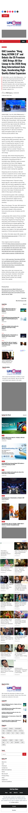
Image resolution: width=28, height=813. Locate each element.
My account (5, 773)
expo (19, 272)
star (16, 277)
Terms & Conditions (7, 781)
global (22, 272)
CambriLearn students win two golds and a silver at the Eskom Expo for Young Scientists (10, 327)
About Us (4, 762)
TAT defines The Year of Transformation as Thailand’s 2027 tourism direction (10, 335)
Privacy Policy (5, 775)
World (3, 744)
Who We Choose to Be (21, 300)
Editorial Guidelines (7, 769)
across (6, 270)
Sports (8, 733)
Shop (3, 777)
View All (24, 304)
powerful (12, 277)
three (6, 279)
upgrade (10, 279)
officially (3, 277)
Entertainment (18, 728)
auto (21, 270)
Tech (2, 324)
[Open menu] (2, 41)
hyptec (9, 273)
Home (3, 771)
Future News (9, 730)
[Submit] (24, 754)
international (20, 273)
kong (5, 275)
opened (8, 277)
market (15, 275)
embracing (8, 272)
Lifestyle (21, 730)
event (16, 272)
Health (3, 315)
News (3, 733)
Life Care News (14, 789)
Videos (3, 340)
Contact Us (4, 767)
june (3, 275)
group (3, 273)
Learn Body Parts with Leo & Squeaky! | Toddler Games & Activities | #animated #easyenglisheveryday (9, 344)
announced (16, 270)
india (3, 742)
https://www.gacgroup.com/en (9, 236)
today (22, 742)
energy (12, 272)
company (11, 740)
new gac (20, 275)
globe (21, 740)
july (7, 742)
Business (11, 728)
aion (13, 270)
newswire (17, 742)
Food (2, 307)
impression (14, 273)
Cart (3, 764)
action (9, 270)
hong (6, 273)
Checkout (4, 765)
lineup (8, 275)
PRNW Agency (9, 92)
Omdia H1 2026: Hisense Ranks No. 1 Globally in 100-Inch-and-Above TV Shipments (9, 310)
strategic (19, 277)
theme (3, 279)
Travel (3, 333)
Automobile (4, 47)
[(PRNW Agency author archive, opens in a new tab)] (3, 93)
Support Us (4, 779)
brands (3, 272)
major (12, 275)
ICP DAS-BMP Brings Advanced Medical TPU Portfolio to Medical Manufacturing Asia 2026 (10, 319)
